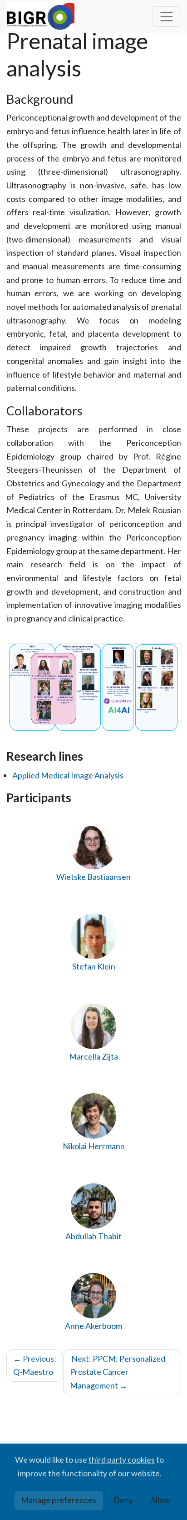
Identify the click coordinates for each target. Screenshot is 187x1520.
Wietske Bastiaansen (93, 877)
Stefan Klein (93, 966)
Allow (160, 1500)
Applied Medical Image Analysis (67, 775)
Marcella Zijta (93, 1056)
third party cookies (122, 1459)
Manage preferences (58, 1500)
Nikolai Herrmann (94, 1146)
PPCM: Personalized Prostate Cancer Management (117, 1371)
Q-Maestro (34, 1365)
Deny (123, 1500)
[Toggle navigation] (167, 16)
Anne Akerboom (93, 1326)
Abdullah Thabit (93, 1236)
